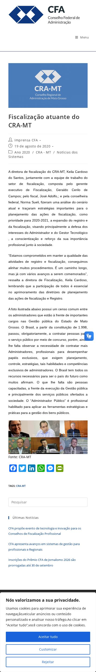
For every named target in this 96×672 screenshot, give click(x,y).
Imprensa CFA (26, 140)
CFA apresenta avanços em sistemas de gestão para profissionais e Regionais (44, 546)
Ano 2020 (22, 152)
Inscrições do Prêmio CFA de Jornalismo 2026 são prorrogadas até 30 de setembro (42, 562)
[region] (48, 632)
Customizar (48, 649)
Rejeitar (48, 662)
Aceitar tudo (48, 636)
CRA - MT (43, 152)
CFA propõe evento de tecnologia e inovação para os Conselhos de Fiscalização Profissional (44, 531)
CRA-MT (21, 486)
